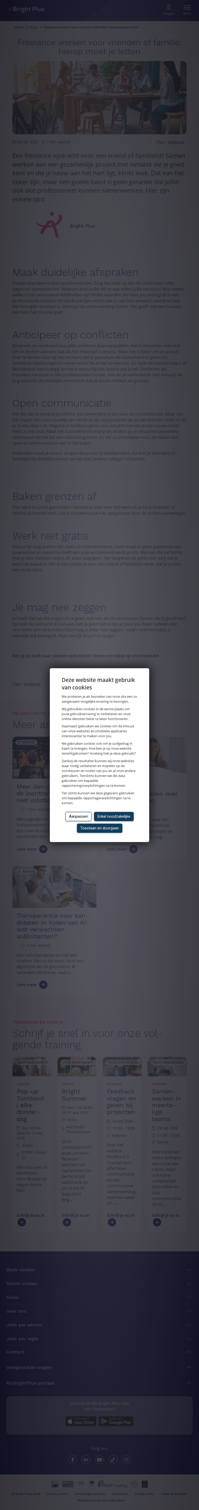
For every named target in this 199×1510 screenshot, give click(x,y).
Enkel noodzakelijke (113, 816)
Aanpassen (78, 816)
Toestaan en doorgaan (99, 828)
